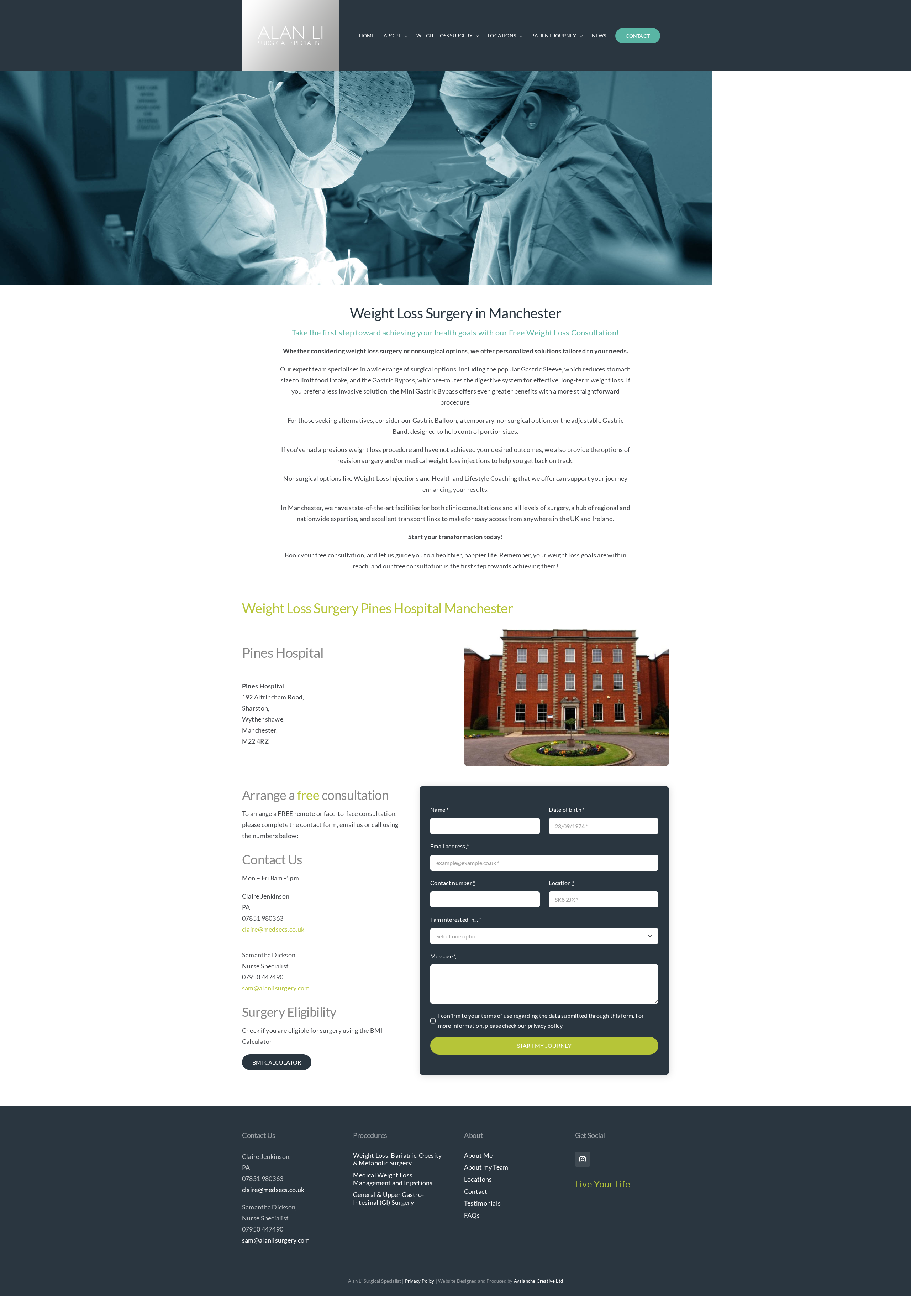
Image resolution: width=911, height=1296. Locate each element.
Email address (449, 846)
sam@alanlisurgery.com (276, 988)
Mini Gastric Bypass (429, 391)
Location (561, 882)
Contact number (452, 882)
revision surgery (360, 460)
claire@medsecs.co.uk (273, 929)
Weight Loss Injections (386, 478)
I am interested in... (455, 919)
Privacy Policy (420, 1281)
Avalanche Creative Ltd (538, 1281)
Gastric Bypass (393, 380)
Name (439, 809)
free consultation (418, 566)
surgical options (433, 369)
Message (443, 956)
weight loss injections (459, 460)
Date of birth (567, 809)
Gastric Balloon (434, 420)
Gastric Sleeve (541, 369)
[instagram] (582, 1159)
